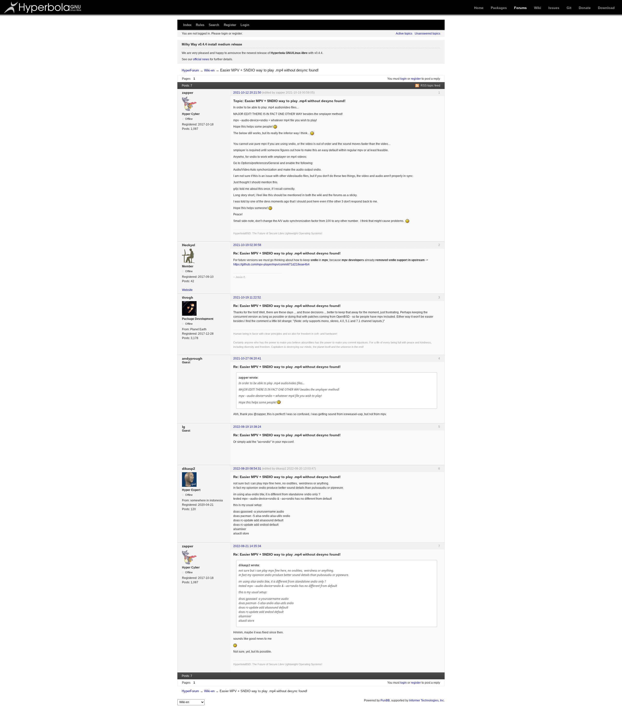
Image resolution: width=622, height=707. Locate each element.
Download (606, 8)
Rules (200, 25)
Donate (585, 8)
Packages (499, 8)
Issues (553, 8)
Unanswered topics (427, 33)
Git (569, 8)
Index (187, 25)
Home (479, 8)
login (403, 78)
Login (245, 25)
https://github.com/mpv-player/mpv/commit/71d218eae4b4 (271, 264)
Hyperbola (43, 7)
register (416, 78)
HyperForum (190, 70)
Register (230, 25)
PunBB (385, 700)
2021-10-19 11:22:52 (247, 297)
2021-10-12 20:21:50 (247, 92)
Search (214, 25)
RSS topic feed (430, 85)
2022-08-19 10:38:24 (247, 426)
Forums (520, 8)
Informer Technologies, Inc (426, 700)
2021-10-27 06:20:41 (247, 358)
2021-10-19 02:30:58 (247, 245)
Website (187, 290)
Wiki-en (209, 70)
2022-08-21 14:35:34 (247, 546)
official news (201, 59)
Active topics (404, 33)
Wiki (537, 8)
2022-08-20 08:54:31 (247, 468)
